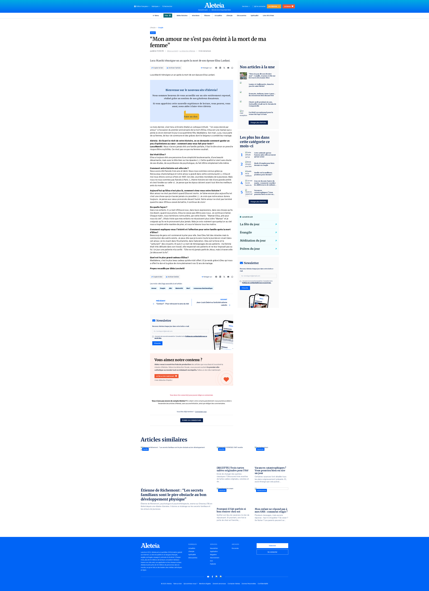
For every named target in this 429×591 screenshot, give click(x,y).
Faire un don (190, 116)
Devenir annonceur (219, 584)
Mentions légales (205, 584)
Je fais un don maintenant (165, 376)
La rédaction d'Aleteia (187, 51)
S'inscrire (157, 343)
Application (214, 551)
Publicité (213, 564)
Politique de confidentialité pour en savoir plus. (256, 283)
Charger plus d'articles (258, 122)
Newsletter (214, 548)
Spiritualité (254, 15)
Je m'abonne (272, 6)
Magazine (213, 555)
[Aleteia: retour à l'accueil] (214, 5)
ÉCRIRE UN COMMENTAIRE (191, 420)
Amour (153, 288)
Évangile (246, 232)
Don (211, 561)
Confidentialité (263, 584)
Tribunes (207, 15)
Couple (160, 27)
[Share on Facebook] (216, 68)
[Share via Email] (228, 68)
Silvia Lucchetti (172, 51)
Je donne (287, 6)
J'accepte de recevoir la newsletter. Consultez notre (181, 337)
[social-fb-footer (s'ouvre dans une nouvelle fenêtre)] (212, 576)
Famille (145, 449)
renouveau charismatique (203, 288)
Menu (157, 15)
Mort (188, 288)
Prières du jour (250, 249)
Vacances (222, 490)
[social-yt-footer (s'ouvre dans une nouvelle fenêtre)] (208, 576)
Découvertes (241, 15)
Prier (166, 15)
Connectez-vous (201, 412)
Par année (235, 548)
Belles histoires (182, 15)
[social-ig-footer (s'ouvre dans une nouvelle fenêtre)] (221, 576)
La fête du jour (250, 224)
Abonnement (214, 558)
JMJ (170, 288)
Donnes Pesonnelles (249, 584)
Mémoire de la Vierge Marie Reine (221, 10)
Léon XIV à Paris (268, 15)
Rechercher (168, 6)
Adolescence (261, 490)
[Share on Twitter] (224, 68)
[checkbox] (153, 336)
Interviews (195, 15)
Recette (221, 449)
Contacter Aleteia (234, 584)
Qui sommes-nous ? (190, 584)
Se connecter (261, 6)
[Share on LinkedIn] (220, 68)
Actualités (218, 15)
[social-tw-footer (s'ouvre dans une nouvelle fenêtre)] (217, 576)
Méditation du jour (253, 240)
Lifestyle (229, 15)
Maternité (179, 288)
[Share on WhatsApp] (232, 68)
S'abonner (272, 546)
